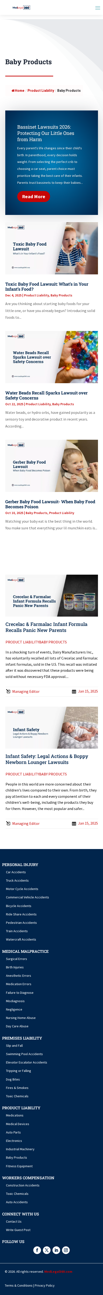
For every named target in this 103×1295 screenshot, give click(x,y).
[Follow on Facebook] (37, 1250)
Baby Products (61, 295)
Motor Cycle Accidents (22, 889)
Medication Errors (18, 984)
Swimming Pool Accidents (24, 1054)
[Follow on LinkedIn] (56, 1250)
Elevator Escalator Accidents (26, 1062)
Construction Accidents (23, 1185)
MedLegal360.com (58, 1271)
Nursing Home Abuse (21, 1018)
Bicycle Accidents (18, 906)
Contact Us (14, 1221)
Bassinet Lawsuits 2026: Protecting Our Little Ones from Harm (45, 133)
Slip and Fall (14, 1045)
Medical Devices (17, 1124)
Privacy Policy (45, 1285)
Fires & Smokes (17, 1088)
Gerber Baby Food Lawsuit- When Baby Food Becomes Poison (50, 504)
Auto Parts (13, 1132)
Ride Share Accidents (21, 914)
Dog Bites (13, 1079)
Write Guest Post (18, 1230)
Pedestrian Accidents (21, 922)
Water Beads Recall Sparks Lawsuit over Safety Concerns (46, 395)
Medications (14, 1115)
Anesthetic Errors (18, 975)
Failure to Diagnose (20, 992)
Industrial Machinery (20, 1149)
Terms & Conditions (19, 1285)
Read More (33, 196)
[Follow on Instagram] (66, 1250)
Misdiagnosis (15, 1001)
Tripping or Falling (18, 1071)
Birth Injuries (15, 967)
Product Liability (36, 295)
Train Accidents (17, 931)
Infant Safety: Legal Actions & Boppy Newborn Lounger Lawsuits (47, 759)
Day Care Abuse (17, 1026)
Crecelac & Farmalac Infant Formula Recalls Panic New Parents (46, 627)
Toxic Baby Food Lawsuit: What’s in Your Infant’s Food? (46, 286)
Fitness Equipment (19, 1166)
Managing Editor (26, 691)
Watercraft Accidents (21, 939)
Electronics (14, 1141)
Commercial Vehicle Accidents (27, 897)
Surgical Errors (16, 959)
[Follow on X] (47, 1250)
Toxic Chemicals (17, 1096)
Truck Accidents (17, 880)
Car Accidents (16, 872)
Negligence (14, 1009)
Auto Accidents (17, 1202)
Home (19, 90)
